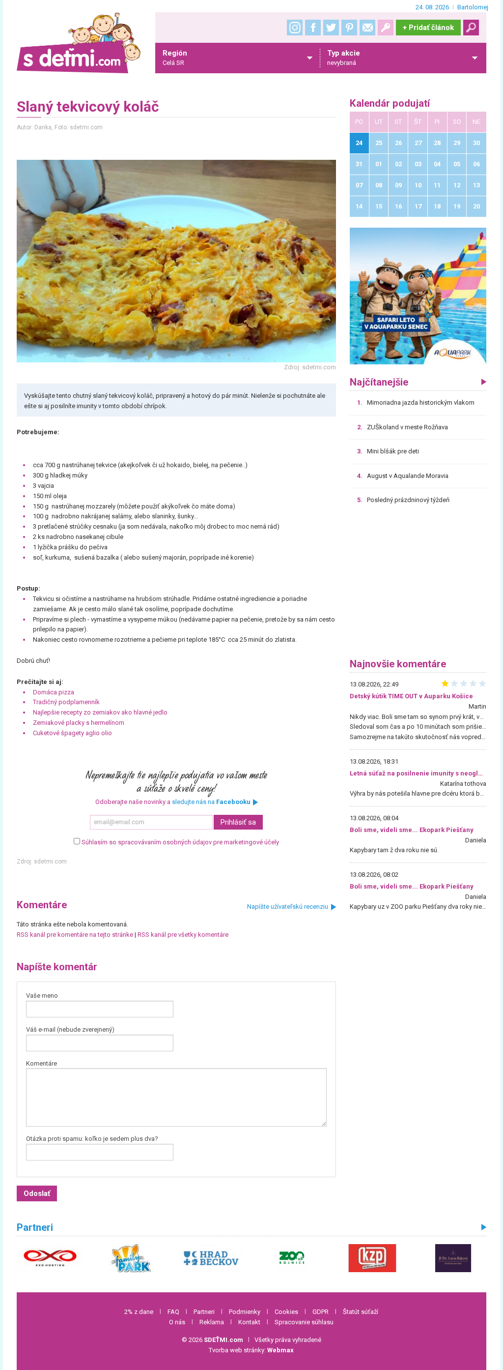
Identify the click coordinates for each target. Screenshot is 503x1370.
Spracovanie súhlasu (304, 1322)
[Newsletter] (367, 27)
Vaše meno (42, 995)
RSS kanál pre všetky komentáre (183, 934)
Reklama (211, 1322)
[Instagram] (295, 27)
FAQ (173, 1311)
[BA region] (418, 295)
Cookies (286, 1311)
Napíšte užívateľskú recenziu (287, 906)
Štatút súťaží (360, 1311)
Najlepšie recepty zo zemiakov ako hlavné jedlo (100, 712)
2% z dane (138, 1311)
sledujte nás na (211, 801)
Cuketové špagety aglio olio (72, 733)
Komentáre (41, 1063)
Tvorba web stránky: (251, 1350)
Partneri (204, 1311)
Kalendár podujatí (390, 103)
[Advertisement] (418, 584)
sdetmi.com (50, 861)
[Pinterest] (349, 27)
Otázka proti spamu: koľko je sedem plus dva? (92, 1138)
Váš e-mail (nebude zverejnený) (70, 1029)
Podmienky (244, 1311)
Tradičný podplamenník (66, 702)
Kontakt (249, 1322)
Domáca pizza (53, 692)
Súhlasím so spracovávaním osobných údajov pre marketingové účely (180, 842)
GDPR (320, 1311)
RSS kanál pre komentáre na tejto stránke (75, 934)
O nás (177, 1322)
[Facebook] (313, 27)
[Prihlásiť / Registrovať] (385, 27)
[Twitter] (331, 27)
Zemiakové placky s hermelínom (78, 722)
